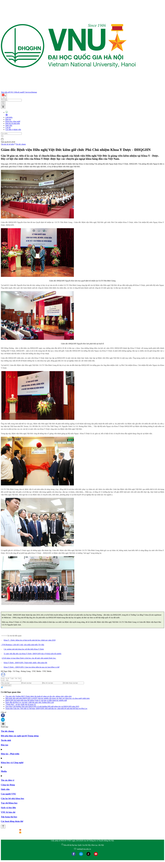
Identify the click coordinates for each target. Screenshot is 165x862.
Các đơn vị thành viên (13, 129)
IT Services (27, 92)
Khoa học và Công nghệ (12, 762)
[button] (82, 715)
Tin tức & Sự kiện (7, 144)
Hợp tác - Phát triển (10, 754)
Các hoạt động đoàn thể (12, 821)
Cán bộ (8, 127)
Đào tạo (8, 119)
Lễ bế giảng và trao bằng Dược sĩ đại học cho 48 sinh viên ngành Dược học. (29, 658)
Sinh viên (8, 125)
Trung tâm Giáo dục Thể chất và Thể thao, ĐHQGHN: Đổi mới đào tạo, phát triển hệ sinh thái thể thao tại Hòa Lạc (46, 708)
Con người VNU (8, 794)
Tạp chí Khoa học (9, 803)
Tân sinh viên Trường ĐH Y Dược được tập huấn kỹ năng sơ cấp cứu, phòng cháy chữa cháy (38, 696)
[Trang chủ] (68, 90)
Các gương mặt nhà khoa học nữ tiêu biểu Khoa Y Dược (24, 649)
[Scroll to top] (3, 826)
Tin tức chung (21, 144)
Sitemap (34, 92)
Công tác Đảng (8, 785)
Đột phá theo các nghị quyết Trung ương (20, 736)
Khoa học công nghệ (12, 121)
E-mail (20, 92)
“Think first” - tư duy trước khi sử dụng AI (20, 704)
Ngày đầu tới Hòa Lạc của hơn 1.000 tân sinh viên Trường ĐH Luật (29, 702)
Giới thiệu (8, 117)
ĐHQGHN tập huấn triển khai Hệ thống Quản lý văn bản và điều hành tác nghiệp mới (36, 700)
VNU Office (13, 92)
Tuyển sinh (6, 740)
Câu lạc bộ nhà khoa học (12, 798)
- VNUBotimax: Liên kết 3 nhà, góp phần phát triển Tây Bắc (22, 645)
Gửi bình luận (6, 685)
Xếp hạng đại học (9, 817)
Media (4, 771)
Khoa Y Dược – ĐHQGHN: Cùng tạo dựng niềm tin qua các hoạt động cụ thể (31, 667)
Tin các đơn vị (7, 780)
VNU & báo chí (8, 812)
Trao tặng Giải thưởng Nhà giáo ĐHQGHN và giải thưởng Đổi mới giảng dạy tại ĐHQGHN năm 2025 (42, 706)
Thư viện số (5, 92)
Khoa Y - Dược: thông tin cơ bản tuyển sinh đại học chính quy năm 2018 (29, 640)
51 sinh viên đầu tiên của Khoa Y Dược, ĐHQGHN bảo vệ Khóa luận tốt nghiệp (32, 654)
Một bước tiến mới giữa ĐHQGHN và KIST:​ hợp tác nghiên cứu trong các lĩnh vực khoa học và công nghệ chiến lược (47, 698)
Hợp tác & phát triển (12, 123)
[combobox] (4, 96)
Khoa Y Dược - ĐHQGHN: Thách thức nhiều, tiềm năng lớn (25, 663)
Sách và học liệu (8, 807)
